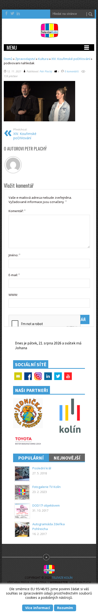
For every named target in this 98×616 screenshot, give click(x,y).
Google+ (38, 376)
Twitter (58, 376)
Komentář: (17, 210)
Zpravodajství (25, 59)
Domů (8, 59)
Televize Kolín (62, 578)
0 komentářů (72, 71)
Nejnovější (67, 458)
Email (18, 376)
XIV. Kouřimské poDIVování (70, 59)
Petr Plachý (46, 71)
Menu (12, 47)
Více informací (37, 607)
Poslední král (41, 468)
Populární (31, 458)
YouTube (68, 376)
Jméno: (14, 254)
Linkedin (48, 376)
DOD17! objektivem (46, 505)
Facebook (28, 376)
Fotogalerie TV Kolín (46, 487)
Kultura (43, 59)
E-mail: (14, 274)
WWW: (13, 295)
